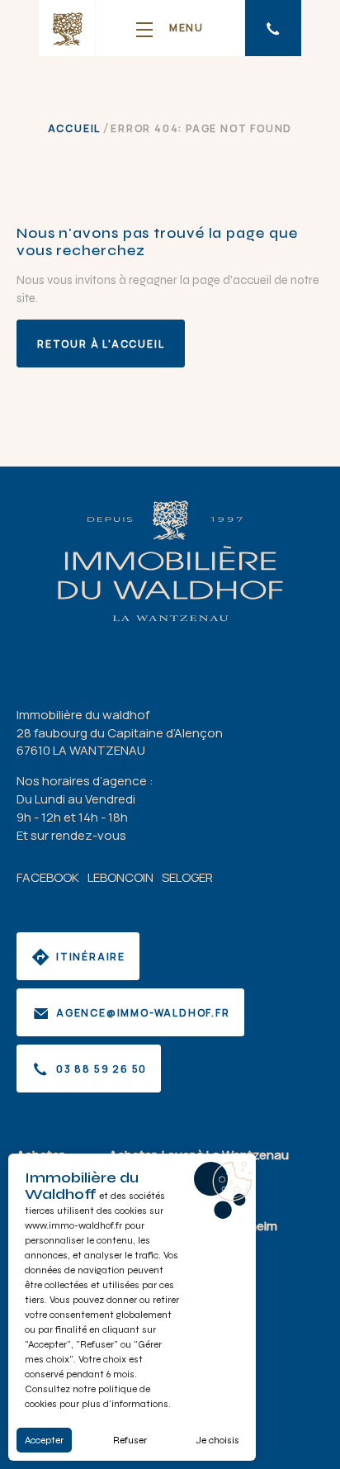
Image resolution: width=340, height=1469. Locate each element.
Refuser (130, 1440)
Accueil (75, 128)
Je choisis (217, 1440)
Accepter (44, 1440)
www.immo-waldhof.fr (73, 1225)
